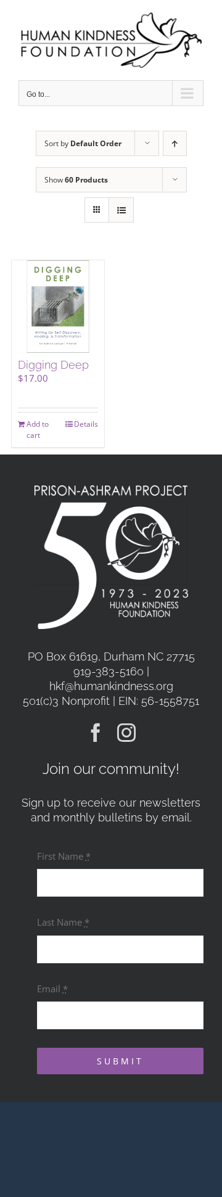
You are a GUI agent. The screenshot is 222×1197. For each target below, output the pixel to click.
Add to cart (38, 429)
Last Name (63, 922)
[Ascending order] (175, 143)
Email (52, 988)
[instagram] (126, 732)
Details (86, 424)
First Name (64, 856)
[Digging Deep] (58, 306)
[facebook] (95, 732)
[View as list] (121, 210)
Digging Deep (53, 364)
